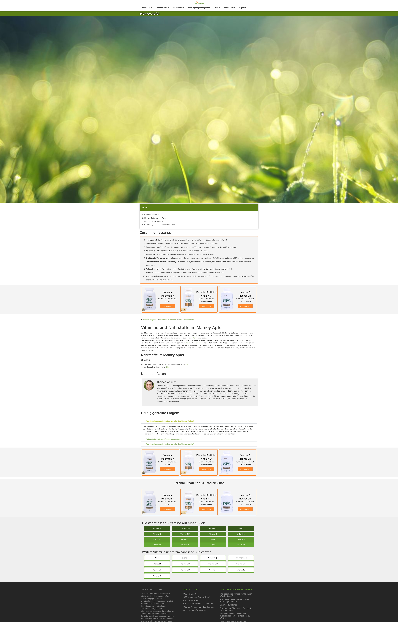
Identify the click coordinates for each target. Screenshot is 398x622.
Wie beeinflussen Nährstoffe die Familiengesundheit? (234, 600)
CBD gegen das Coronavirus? (196, 597)
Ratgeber (242, 8)
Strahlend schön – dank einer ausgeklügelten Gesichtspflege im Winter (235, 616)
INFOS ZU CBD (190, 589)
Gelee (188, 343)
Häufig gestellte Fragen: (153, 221)
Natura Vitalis (229, 8)
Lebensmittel (161, 8)
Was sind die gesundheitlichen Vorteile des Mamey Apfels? (170, 444)
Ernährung (145, 8)
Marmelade (199, 343)
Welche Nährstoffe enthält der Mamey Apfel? (164, 439)
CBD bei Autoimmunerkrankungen (198, 607)
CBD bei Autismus (191, 600)
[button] (199, 421)
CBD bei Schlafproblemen (194, 610)
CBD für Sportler (190, 594)
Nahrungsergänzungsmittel (199, 8)
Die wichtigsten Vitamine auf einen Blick (160, 225)
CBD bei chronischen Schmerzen (198, 604)
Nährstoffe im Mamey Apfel (155, 218)
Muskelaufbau (178, 8)
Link (186, 364)
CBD (216, 8)
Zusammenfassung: (151, 215)
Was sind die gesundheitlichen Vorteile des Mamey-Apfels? (170, 421)
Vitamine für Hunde (228, 605)
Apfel (195, 338)
